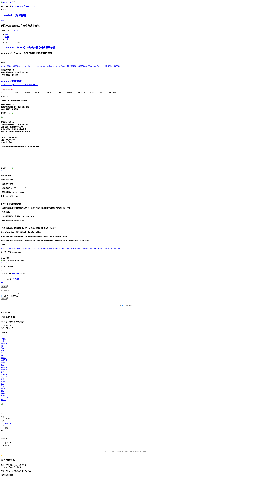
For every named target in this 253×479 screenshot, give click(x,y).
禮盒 (2, 351)
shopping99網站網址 (11, 81)
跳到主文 (4, 21)
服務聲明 (145, 451)
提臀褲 (3, 400)
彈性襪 (3, 339)
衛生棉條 (4, 374)
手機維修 (4, 369)
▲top (2, 282)
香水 (2, 386)
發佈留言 (4, 298)
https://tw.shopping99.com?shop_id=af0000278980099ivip (19, 85)
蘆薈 (2, 379)
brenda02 (4, 262)
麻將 (2, 346)
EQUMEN (4, 397)
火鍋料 (3, 358)
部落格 (7, 37)
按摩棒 (3, 362)
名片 (6, 39)
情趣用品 (4, 360)
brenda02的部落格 (13, 15)
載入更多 (4, 286)
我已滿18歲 (5, 475)
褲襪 (2, 341)
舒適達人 (4, 377)
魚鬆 (2, 355)
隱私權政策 (137, 451)
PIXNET (112, 451)
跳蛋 (2, 365)
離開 (11, 475)
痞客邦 (14, 273)
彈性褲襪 (4, 343)
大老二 (3, 348)
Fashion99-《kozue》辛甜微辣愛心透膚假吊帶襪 (30, 47)
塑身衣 (3, 393)
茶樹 (2, 384)
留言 (18, 273)
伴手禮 (3, 353)
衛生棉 (3, 372)
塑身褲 (3, 395)
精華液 (3, 381)
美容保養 (16, 279)
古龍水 (3, 388)
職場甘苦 (17, 30)
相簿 (6, 34)
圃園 (2, 391)
